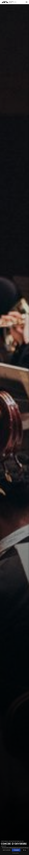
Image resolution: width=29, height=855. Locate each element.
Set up (24, 850)
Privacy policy (15, 853)
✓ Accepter (16, 850)
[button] (26, 2)
